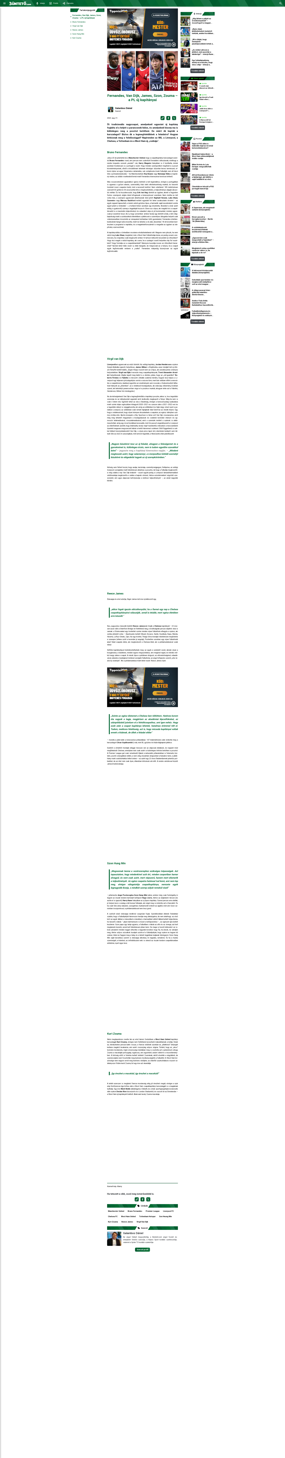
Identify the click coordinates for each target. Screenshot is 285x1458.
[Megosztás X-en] (174, 118)
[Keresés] (280, 3)
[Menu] (4, 3)
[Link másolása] (163, 118)
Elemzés (70, 3)
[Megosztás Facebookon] (168, 118)
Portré (55, 3)
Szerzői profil (142, 1250)
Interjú (42, 3)
